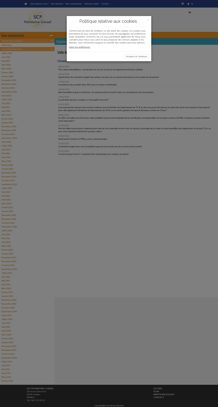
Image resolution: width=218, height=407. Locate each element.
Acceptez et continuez (136, 56)
